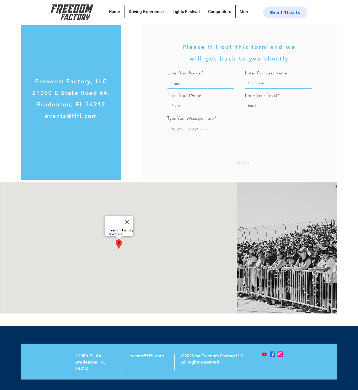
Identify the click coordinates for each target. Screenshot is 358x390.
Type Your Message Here (190, 118)
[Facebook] (272, 354)
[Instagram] (280, 354)
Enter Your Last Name (266, 73)
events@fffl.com (146, 355)
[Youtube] (264, 354)
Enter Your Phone (184, 95)
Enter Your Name (183, 73)
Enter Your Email (261, 95)
